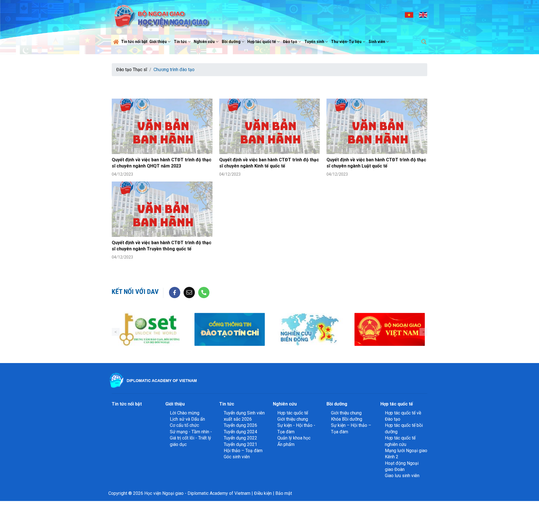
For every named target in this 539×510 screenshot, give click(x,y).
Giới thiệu (158, 41)
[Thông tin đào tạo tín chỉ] (229, 329)
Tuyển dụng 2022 (240, 438)
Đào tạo (290, 41)
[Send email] (189, 292)
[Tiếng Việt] (409, 15)
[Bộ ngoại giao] (309, 329)
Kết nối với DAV (135, 292)
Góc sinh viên (237, 456)
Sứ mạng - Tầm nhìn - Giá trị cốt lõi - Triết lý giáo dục (191, 438)
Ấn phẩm (285, 444)
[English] (423, 15)
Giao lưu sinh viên (402, 475)
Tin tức (180, 41)
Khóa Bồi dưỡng (346, 419)
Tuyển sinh (314, 41)
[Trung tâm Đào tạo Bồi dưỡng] (149, 329)
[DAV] (161, 14)
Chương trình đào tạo (174, 69)
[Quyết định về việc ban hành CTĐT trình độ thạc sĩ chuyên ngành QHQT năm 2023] (162, 126)
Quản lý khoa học (293, 438)
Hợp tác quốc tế (261, 41)
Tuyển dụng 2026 (240, 425)
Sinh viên (377, 41)
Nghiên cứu (204, 41)
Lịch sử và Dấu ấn (187, 419)
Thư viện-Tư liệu (346, 41)
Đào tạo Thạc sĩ (131, 69)
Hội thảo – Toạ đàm (243, 450)
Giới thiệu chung (292, 419)
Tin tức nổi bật (134, 41)
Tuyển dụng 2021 (240, 444)
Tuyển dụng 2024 (240, 431)
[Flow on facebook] (174, 292)
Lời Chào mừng (184, 413)
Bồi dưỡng (231, 41)
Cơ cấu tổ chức (184, 425)
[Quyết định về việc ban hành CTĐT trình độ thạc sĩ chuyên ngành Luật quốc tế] (376, 126)
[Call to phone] (203, 292)
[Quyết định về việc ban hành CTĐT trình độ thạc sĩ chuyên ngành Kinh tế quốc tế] (269, 126)
